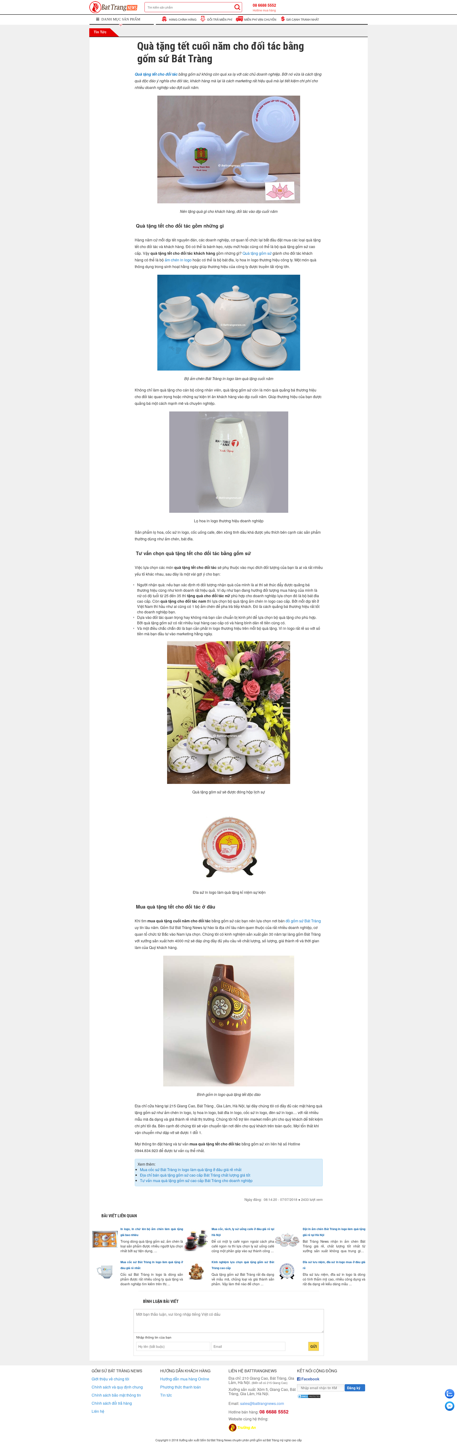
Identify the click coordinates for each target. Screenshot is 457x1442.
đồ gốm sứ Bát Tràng (303, 921)
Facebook (309, 1379)
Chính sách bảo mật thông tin (116, 1395)
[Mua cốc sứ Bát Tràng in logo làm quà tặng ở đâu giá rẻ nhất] (106, 1273)
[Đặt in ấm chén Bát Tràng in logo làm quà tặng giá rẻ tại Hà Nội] (288, 1240)
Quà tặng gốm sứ (257, 253)
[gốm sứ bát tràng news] (115, 7)
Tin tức (99, 31)
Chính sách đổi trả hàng (112, 1403)
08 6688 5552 (264, 7)
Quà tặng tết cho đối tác (156, 74)
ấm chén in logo (178, 260)
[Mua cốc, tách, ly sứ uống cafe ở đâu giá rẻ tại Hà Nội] (197, 1240)
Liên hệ (98, 1411)
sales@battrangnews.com (256, 1403)
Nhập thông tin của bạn (153, 1337)
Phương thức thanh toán (180, 1387)
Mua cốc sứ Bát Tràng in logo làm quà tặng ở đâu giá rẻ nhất (190, 1169)
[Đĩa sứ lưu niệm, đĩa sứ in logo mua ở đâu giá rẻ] (288, 1273)
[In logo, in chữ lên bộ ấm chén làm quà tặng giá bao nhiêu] (106, 1240)
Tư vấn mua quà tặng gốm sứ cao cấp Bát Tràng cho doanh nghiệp (196, 1180)
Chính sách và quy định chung (117, 1387)
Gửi (313, 1346)
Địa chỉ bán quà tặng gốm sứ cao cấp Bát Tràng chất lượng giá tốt (195, 1175)
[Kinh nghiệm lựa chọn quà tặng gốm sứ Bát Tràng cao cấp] (197, 1273)
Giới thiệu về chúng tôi (110, 1379)
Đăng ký (353, 1387)
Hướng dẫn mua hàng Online (184, 1379)
